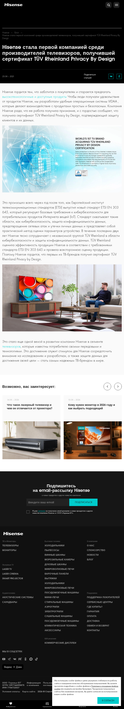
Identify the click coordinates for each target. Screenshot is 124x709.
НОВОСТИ (93, 555)
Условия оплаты (11, 691)
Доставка (93, 621)
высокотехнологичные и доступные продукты (34, 96)
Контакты (93, 630)
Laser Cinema (10, 573)
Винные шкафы (55, 555)
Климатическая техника (61, 625)
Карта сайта (28, 691)
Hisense (5, 32)
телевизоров (11, 346)
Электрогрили (54, 611)
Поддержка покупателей (103, 597)
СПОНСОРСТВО (96, 550)
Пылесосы (52, 550)
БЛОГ (90, 559)
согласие (41, 511)
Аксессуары (53, 630)
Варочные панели (57, 573)
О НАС (90, 545)
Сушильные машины (58, 616)
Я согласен (108, 700)
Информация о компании (34, 684)
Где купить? (94, 606)
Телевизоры (10, 545)
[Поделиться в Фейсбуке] (119, 76)
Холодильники (54, 545)
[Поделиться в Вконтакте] (111, 76)
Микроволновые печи (59, 569)
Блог (17, 32)
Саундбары (9, 602)
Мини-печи (52, 597)
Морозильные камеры (59, 559)
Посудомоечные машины (62, 592)
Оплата (91, 616)
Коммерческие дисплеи (60, 643)
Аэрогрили (52, 606)
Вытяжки (51, 578)
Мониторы (9, 550)
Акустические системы (17, 597)
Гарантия (93, 611)
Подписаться (83, 502)
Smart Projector (12, 578)
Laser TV (7, 569)
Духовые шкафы (56, 564)
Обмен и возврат (98, 625)
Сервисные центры (100, 602)
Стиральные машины (59, 602)
